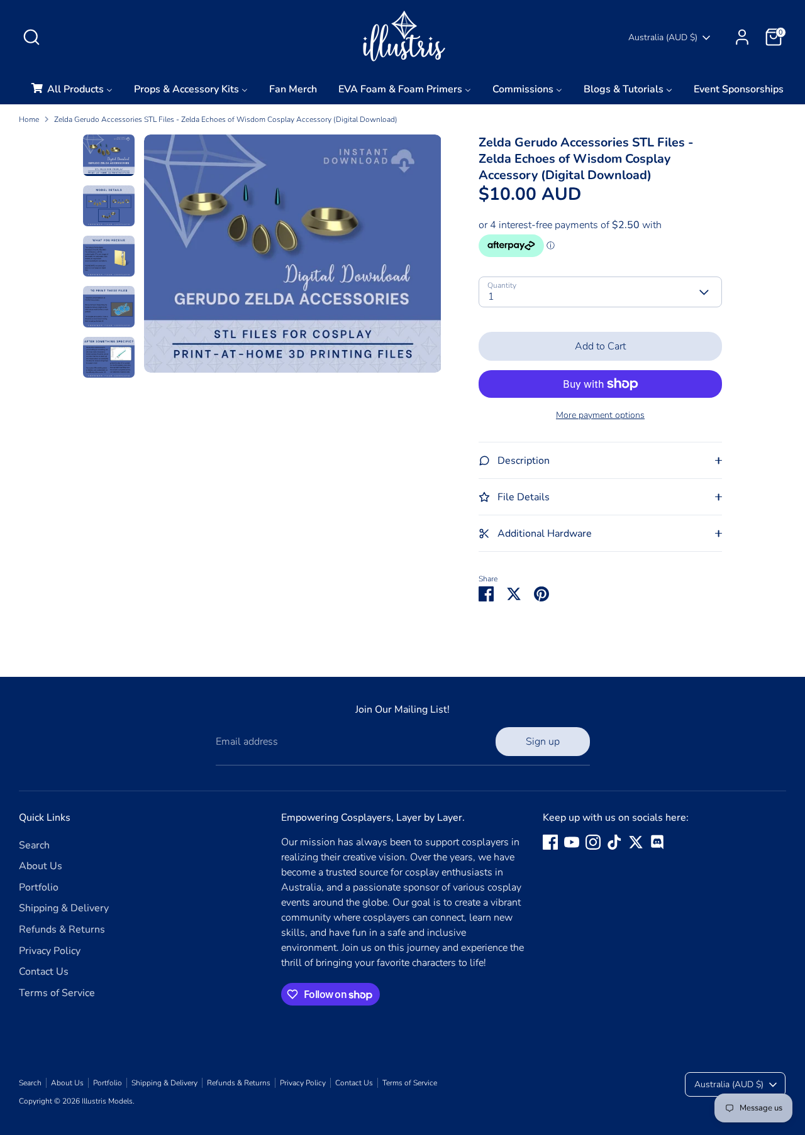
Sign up (543, 741)
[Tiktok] (614, 842)
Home (29, 119)
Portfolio (38, 887)
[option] (292, 257)
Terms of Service (57, 993)
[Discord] (657, 842)
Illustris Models (107, 1101)
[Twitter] (635, 842)
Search (34, 845)
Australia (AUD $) (662, 37)
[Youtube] (571, 842)
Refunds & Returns (62, 929)
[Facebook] (550, 842)
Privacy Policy (49, 951)
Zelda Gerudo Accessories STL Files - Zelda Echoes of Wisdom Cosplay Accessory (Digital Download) (225, 119)
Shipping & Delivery (64, 908)
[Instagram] (593, 842)
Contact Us (44, 972)
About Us (40, 866)
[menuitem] (71, 92)
